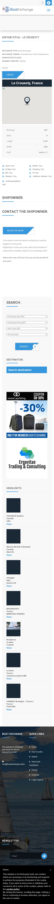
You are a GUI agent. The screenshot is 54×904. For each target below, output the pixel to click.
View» (9, 524)
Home (34, 747)
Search (34, 757)
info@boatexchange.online (13, 764)
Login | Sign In (37, 780)
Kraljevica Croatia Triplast (11, 642)
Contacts (35, 775)
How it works (37, 752)
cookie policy (13, 889)
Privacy (34, 770)
